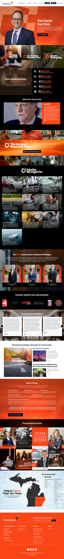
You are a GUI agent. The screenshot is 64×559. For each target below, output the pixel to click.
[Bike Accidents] (52, 185)
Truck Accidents (7, 530)
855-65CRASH (10, 540)
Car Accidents (6, 528)
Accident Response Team (38, 531)
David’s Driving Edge (37, 530)
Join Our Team (50, 528)
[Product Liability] (52, 220)
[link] (10, 56)
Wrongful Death (7, 535)
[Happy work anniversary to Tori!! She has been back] (8, 438)
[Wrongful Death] (52, 202)
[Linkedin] (36, 550)
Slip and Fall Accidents (8, 532)
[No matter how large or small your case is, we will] (40, 459)
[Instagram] (31, 550)
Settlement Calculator (37, 528)
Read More (49, 360)
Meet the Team (21, 530)
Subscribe (53, 520)
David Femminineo (22, 528)
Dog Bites (6, 534)
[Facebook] (28, 550)
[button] (25, 3)
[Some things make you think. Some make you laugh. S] (8, 459)
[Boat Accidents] (12, 238)
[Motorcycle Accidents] (12, 202)
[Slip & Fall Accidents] (32, 202)
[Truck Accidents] (32, 185)
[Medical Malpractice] (12, 220)
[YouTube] (33, 550)
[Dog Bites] (32, 220)
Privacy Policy (33, 554)
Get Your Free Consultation (15, 414)
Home (29, 554)
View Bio (12, 285)
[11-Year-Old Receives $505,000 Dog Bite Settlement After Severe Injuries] (39, 372)
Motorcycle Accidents (8, 531)
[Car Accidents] (12, 185)
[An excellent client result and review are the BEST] (40, 438)
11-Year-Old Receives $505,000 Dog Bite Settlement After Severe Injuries (45, 365)
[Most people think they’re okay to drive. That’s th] (24, 459)
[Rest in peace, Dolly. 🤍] (24, 438)
